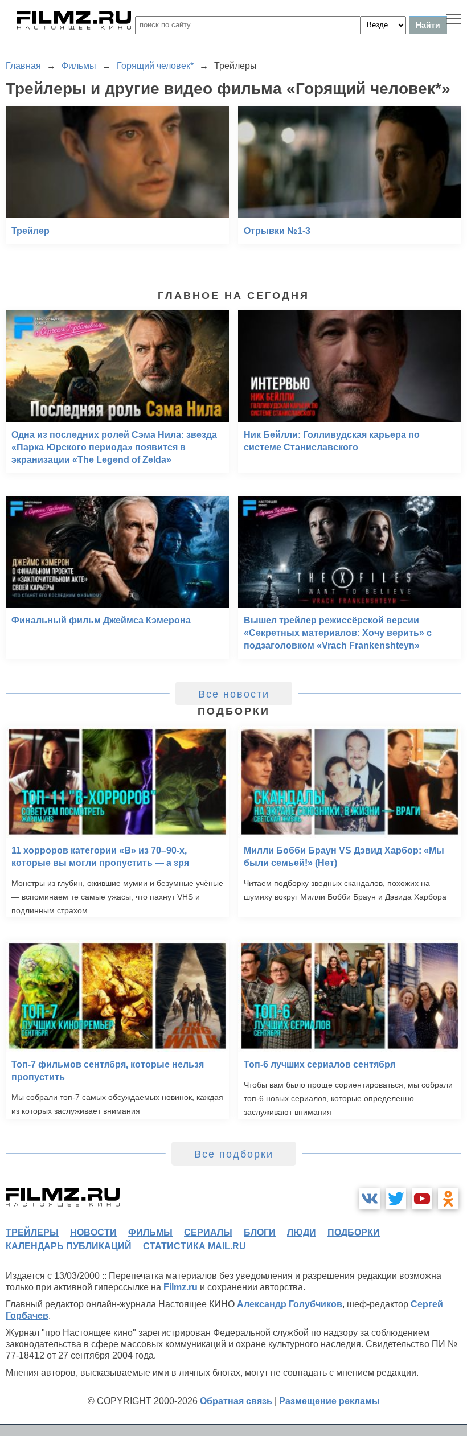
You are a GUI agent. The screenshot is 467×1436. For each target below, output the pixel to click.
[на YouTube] (422, 1198)
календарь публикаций (69, 1246)
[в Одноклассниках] (448, 1198)
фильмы (150, 1232)
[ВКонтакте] (369, 1198)
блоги (260, 1232)
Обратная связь (236, 1401)
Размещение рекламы (329, 1401)
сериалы (208, 1232)
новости (93, 1232)
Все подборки (233, 1154)
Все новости (233, 694)
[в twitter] (396, 1198)
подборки (353, 1232)
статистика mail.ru (194, 1246)
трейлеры (32, 1232)
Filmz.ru (180, 1287)
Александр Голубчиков (289, 1304)
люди (301, 1232)
